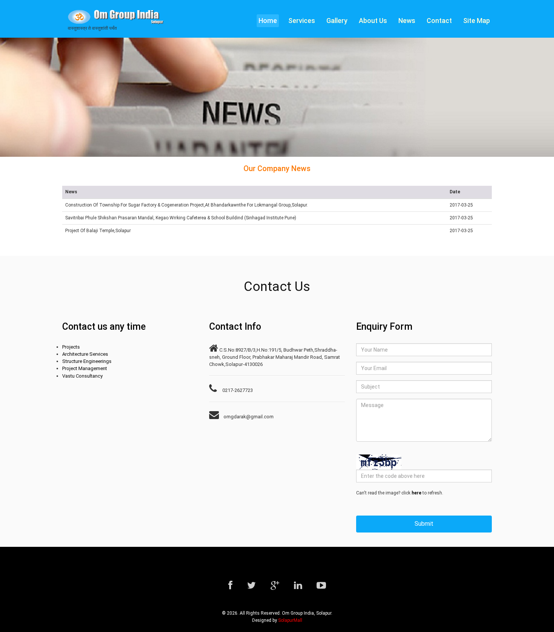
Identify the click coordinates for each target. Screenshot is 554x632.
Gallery (336, 20)
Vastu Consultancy (82, 376)
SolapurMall (290, 620)
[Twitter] (251, 585)
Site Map (476, 20)
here (416, 493)
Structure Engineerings (87, 361)
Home (268, 20)
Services (301, 20)
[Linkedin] (298, 585)
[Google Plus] (275, 585)
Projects (71, 347)
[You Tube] (321, 585)
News (406, 20)
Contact (439, 20)
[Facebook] (230, 585)
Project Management (84, 368)
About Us (373, 20)
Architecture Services (85, 354)
